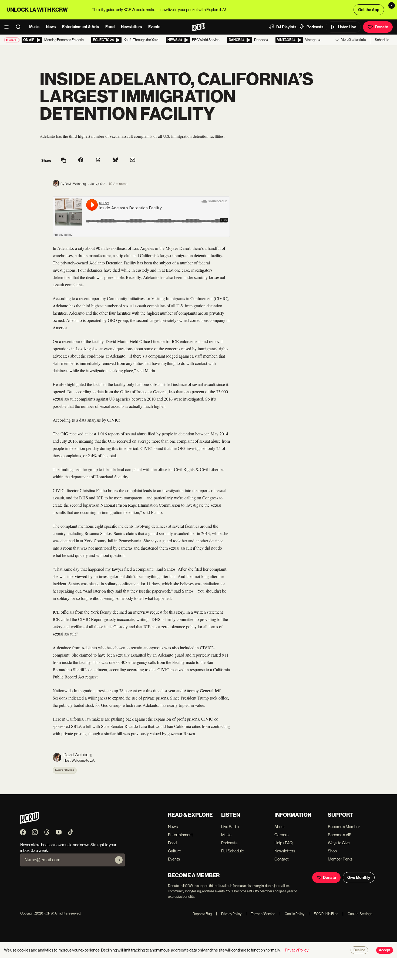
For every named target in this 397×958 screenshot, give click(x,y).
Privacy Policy (228, 914)
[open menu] (8, 27)
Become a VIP (339, 834)
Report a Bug (202, 914)
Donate (381, 27)
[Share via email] (132, 160)
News (51, 26)
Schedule (382, 40)
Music (34, 26)
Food (110, 26)
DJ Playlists (286, 27)
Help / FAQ (283, 843)
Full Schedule (232, 851)
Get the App (368, 9)
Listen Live (347, 27)
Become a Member (344, 826)
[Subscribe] (119, 860)
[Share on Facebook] (80, 160)
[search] (20, 27)
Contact (281, 859)
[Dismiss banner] (391, 5)
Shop (332, 851)
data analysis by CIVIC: (99, 420)
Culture (174, 851)
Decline (359, 950)
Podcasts (315, 27)
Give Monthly (358, 877)
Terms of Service (260, 914)
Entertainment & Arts (80, 26)
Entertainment (180, 834)
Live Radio (230, 826)
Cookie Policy (292, 914)
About (279, 826)
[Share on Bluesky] (115, 160)
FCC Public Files (323, 914)
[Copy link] (63, 160)
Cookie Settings (360, 914)
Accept (384, 950)
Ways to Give (339, 843)
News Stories (64, 770)
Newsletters (131, 26)
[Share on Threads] (98, 160)
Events (154, 26)
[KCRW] (29, 822)
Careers (281, 834)
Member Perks (340, 859)
